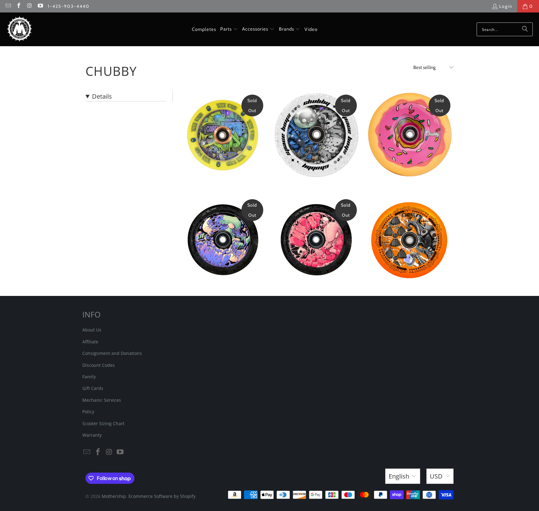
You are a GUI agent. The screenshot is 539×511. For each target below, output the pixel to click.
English (399, 476)
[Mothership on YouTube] (40, 6)
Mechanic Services (101, 400)
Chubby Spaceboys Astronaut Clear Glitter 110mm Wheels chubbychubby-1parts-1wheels (316, 135)
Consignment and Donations (112, 353)
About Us (91, 330)
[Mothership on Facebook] (19, 6)
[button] (229, 29)
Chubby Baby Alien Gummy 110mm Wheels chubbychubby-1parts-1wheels (316, 239)
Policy (88, 412)
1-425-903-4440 (69, 6)
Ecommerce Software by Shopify (162, 496)
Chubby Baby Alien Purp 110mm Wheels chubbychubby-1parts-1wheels (222, 239)
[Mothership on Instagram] (29, 6)
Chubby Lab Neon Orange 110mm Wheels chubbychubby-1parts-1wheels (410, 239)
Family (89, 377)
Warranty (92, 435)
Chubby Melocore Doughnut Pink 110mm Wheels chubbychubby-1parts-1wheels (410, 135)
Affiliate (90, 342)
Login (505, 6)
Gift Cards (92, 388)
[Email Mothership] (8, 6)
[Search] (525, 29)
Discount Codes (98, 365)
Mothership (114, 496)
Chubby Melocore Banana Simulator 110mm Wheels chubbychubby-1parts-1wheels (222, 135)
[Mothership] (19, 29)
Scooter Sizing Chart (103, 423)
